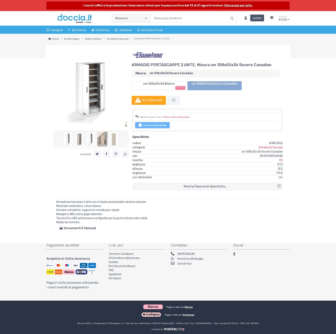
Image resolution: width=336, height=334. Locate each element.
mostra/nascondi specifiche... (205, 186)
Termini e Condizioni (121, 254)
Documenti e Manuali (79, 228)
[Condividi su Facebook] (106, 154)
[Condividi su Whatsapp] (125, 154)
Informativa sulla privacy (124, 258)
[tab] (77, 228)
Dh (281, 160)
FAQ (111, 270)
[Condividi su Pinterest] (115, 154)
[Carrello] (271, 18)
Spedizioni (125, 30)
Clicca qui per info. (238, 5)
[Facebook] (236, 254)
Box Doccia (79, 30)
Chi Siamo (115, 278)
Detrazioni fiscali (152, 30)
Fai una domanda (154, 125)
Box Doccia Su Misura (122, 266)
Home (55, 38)
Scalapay (188, 314)
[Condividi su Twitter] (97, 154)
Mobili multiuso (93, 38)
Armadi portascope (118, 38)
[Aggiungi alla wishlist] (173, 100)
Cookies (113, 262)
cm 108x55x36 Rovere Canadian (215, 83)
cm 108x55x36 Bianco (164, 85)
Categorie (57, 30)
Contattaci (102, 30)
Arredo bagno (72, 38)
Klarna (189, 307)
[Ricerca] (231, 14)
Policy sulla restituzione (176, 117)
